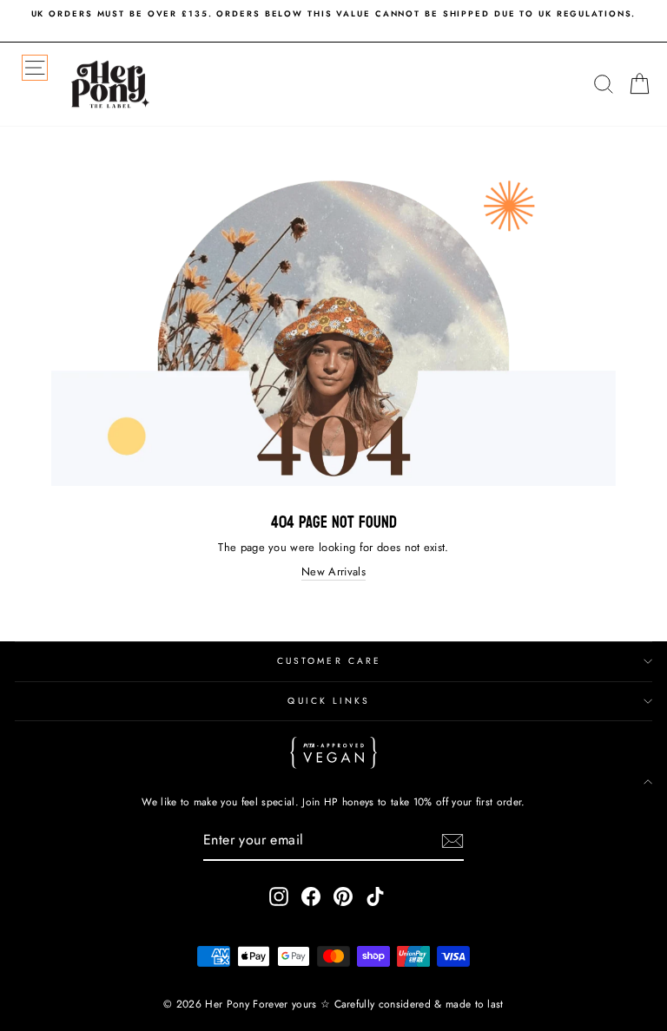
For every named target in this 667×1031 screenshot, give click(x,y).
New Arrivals (333, 572)
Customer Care (329, 660)
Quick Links (328, 700)
